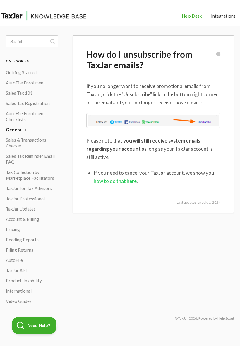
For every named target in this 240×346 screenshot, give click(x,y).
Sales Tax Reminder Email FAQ (30, 158)
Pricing (13, 229)
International (19, 291)
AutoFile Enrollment (25, 82)
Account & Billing (22, 219)
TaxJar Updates (21, 208)
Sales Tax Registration (28, 103)
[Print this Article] (218, 54)
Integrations (223, 15)
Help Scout (225, 318)
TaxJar (183, 318)
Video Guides (19, 301)
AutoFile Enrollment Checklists (25, 116)
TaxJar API (16, 270)
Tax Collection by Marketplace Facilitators (30, 175)
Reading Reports (22, 239)
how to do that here (115, 181)
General (14, 129)
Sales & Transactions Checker (26, 142)
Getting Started (21, 72)
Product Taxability (24, 280)
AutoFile (14, 260)
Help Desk (192, 15)
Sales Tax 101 (19, 93)
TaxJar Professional (25, 198)
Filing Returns (19, 249)
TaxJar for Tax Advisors (29, 188)
